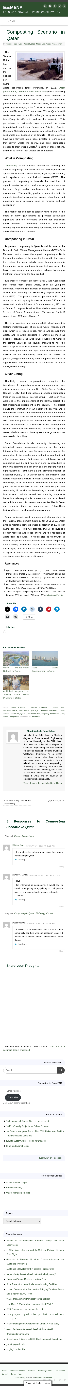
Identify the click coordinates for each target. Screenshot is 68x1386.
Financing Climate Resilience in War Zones (27, 1279)
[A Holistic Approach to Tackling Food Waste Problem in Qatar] (16, 682)
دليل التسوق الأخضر (15, 1344)
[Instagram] (49, 6)
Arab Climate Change (16, 1182)
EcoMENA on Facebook (50, 1158)
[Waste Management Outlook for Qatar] (16, 658)
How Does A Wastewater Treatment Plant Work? (29, 1304)
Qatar (22, 714)
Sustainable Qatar (57, 714)
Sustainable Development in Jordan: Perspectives (30, 1269)
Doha (62, 707)
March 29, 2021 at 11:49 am (41, 923)
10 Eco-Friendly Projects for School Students (28, 1126)
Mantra (38, 1378)
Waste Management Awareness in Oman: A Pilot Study (32, 1323)
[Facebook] (54, 6)
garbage (34, 710)
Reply (61, 867)
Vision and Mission (17, 1371)
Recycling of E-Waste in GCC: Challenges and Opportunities (35, 1339)
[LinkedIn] (44, 6)
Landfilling (44, 710)
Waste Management (54, 44)
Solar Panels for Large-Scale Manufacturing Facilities (31, 1284)
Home (4, 1371)
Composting (11, 165)
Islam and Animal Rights (18, 1146)
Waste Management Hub (18, 1193)
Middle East (40, 44)
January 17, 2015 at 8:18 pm (40, 846)
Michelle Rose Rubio (14, 44)
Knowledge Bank (45, 1371)
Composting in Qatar (48, 707)
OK (59, 1070)
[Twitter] (59, 6)
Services (31, 1371)
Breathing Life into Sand (17, 1334)
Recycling (45, 714)
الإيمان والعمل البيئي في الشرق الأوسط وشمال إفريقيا (31, 1274)
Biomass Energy (14, 1187)
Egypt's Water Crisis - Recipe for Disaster (26, 1141)
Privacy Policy (17, 1374)
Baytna (13, 707)
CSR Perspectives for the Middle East (24, 1309)
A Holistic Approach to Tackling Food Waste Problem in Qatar (16, 694)
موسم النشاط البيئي (56, 800)
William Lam (18, 845)
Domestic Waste (10, 710)
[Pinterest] (64, 6)
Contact (5, 1374)
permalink (36, 717)
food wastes (24, 710)
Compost (22, 707)
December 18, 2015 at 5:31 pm (45, 875)
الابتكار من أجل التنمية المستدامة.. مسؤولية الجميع (29, 1329)
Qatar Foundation (33, 714)
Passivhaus (14, 714)
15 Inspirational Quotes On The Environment (27, 1121)
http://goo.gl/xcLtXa (55, 595)
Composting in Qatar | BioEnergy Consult (33, 913)
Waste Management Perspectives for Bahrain (28, 1299)
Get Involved (60, 1371)
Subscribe (13, 1097)
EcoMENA (12, 7)
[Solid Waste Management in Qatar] (45, 658)
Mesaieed (53, 710)
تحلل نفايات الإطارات (16, 1349)
